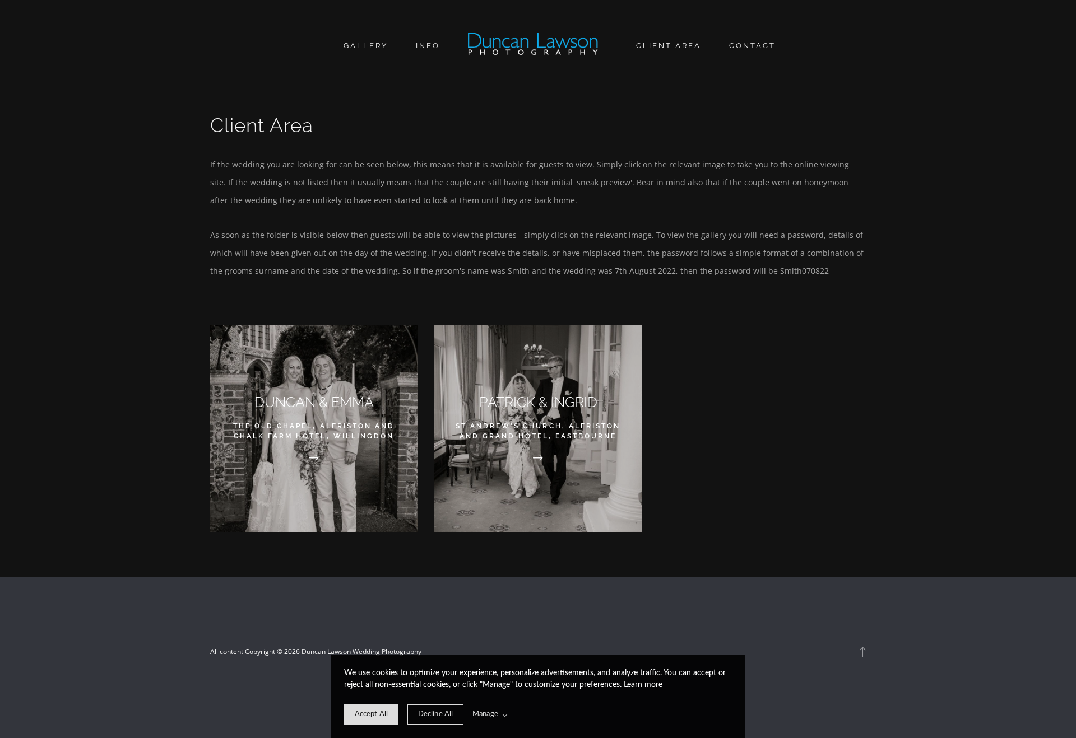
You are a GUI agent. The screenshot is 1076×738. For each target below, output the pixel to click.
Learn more (643, 685)
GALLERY (366, 45)
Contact (752, 45)
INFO (428, 45)
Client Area (668, 45)
